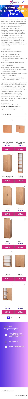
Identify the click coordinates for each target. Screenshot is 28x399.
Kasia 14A (7, 307)
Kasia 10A (20, 209)
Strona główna (5, 103)
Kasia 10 (8, 209)
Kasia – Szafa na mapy (7, 176)
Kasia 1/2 (20, 176)
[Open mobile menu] (26, 2)
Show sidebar (7, 114)
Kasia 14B (20, 307)
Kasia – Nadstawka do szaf (7, 143)
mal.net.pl (24, 395)
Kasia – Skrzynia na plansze (20, 143)
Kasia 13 (8, 274)
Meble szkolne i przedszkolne (9, 105)
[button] (8, 149)
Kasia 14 (20, 274)
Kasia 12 (20, 241)
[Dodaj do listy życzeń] (11, 119)
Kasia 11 (7, 241)
